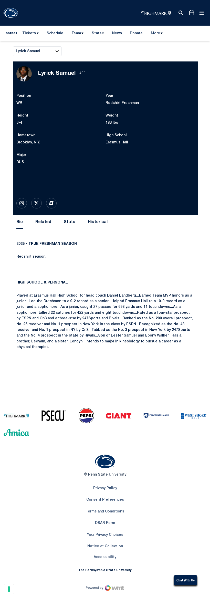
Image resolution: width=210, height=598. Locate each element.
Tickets (29, 33)
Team (76, 33)
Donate (136, 34)
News (117, 33)
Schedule (55, 33)
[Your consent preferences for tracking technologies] (9, 589)
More (155, 33)
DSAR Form (105, 523)
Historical (98, 222)
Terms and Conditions (105, 511)
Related (43, 222)
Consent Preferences (105, 499)
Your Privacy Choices (105, 535)
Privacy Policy (105, 488)
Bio (19, 222)
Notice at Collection (105, 546)
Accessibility (105, 557)
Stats (96, 33)
